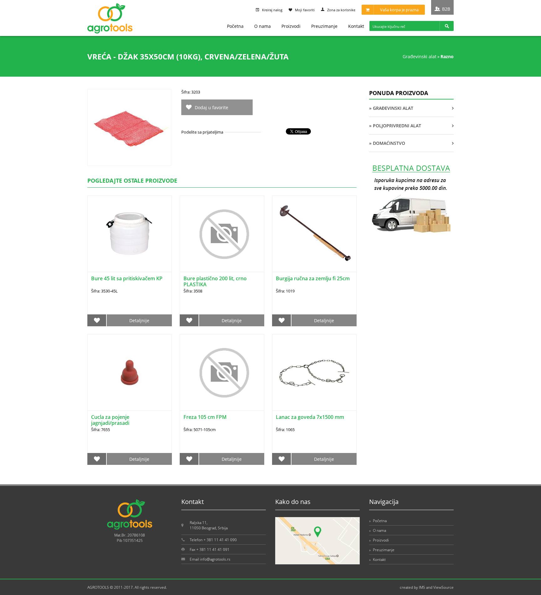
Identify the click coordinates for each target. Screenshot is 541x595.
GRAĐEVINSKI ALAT (419, 56)
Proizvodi (291, 26)
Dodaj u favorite (211, 107)
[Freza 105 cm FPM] (222, 372)
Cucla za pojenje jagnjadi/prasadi (110, 420)
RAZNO (447, 56)
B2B (446, 9)
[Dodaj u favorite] (96, 320)
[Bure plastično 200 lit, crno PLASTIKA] (222, 234)
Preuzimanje (324, 26)
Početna (235, 26)
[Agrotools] (109, 32)
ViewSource (443, 587)
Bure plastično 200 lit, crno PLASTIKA (215, 281)
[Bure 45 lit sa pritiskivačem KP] (130, 234)
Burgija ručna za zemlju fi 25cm (313, 278)
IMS (422, 587)
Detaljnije (139, 320)
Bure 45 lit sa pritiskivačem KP (126, 278)
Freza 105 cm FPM (205, 417)
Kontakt (356, 26)
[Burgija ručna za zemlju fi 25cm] (314, 234)
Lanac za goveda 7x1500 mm (310, 417)
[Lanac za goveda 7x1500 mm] (314, 372)
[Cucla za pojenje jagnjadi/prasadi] (130, 372)
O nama (262, 26)
